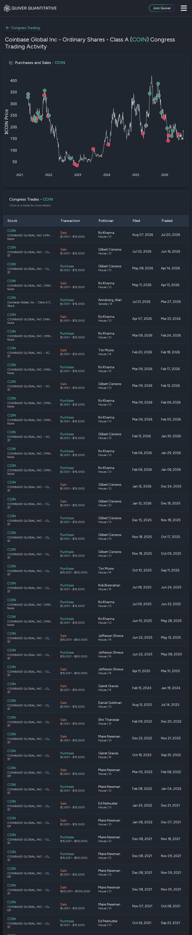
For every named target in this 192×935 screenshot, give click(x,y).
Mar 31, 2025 (170, 671)
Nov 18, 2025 (171, 520)
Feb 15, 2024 (142, 688)
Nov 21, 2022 (171, 738)
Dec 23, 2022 (142, 738)
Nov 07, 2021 (142, 906)
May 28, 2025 (171, 621)
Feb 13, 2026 (141, 436)
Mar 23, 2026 (170, 319)
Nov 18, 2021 (170, 839)
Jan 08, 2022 (142, 822)
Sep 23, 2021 (170, 923)
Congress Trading (25, 28)
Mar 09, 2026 (142, 335)
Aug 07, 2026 (142, 235)
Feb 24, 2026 (171, 335)
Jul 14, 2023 (170, 705)
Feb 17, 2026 (170, 369)
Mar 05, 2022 (142, 772)
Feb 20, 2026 (142, 352)
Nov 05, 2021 (171, 889)
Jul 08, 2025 (142, 587)
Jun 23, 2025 (171, 604)
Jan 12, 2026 (141, 486)
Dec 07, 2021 (171, 822)
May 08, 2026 (142, 268)
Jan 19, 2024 (170, 688)
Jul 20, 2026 (170, 235)
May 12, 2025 (171, 637)
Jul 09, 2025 (142, 604)
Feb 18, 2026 (170, 352)
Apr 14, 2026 (170, 268)
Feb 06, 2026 (170, 402)
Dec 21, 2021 (170, 805)
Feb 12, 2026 (170, 386)
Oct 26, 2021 (141, 923)
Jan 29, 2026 (171, 453)
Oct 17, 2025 (170, 537)
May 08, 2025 (171, 654)
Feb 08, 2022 (171, 772)
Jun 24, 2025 (171, 587)
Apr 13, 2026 (170, 285)
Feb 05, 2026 (171, 419)
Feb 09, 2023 (142, 721)
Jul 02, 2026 (141, 251)
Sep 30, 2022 (171, 755)
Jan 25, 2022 (142, 805)
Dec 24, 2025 (171, 486)
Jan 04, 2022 (171, 789)
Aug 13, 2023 (142, 705)
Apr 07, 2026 (142, 319)
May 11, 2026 (141, 285)
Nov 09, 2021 (171, 856)
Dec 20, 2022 (171, 721)
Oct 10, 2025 (142, 570)
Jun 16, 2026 (170, 251)
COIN (139, 39)
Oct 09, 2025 (171, 553)
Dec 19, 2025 (170, 503)
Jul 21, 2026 (141, 302)
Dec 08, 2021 (142, 839)
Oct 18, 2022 (142, 755)
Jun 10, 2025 (142, 621)
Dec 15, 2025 (142, 520)
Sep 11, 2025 (170, 570)
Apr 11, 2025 (141, 671)
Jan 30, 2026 (171, 436)
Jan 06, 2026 (171, 469)
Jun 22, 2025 (142, 637)
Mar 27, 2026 (171, 302)
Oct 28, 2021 (170, 906)
